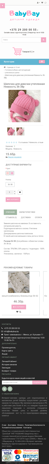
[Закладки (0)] (42, 3)
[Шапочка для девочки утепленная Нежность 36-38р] (11, 131)
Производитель (9, 348)
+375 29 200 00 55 (12, 328)
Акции (5, 354)
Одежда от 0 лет (13, 67)
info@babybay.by (11, 331)
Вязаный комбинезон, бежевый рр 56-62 (24, 296)
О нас (4, 425)
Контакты (27, 428)
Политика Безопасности (35, 425)
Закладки (6, 368)
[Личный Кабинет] (38, 3)
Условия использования (12, 428)
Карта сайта (7, 351)
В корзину (14, 199)
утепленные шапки (12, 73)
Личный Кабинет (9, 361)
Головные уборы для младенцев (17, 70)
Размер (8, 180)
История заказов (9, 365)
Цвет (8, 168)
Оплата (20, 425)
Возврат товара (9, 371)
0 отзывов (23, 142)
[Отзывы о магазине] (45, 3)
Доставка (12, 425)
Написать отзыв (36, 142)
